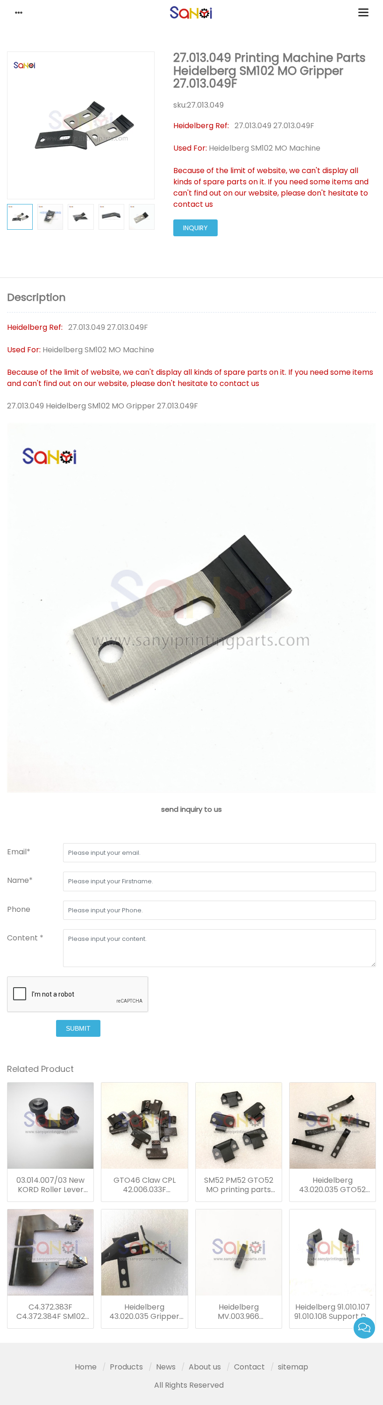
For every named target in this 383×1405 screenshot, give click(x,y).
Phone (18, 909)
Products (126, 1366)
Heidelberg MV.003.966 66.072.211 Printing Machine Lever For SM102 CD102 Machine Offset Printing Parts (238, 1312)
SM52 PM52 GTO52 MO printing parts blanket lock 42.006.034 (238, 1185)
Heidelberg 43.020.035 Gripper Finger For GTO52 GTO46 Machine (144, 1312)
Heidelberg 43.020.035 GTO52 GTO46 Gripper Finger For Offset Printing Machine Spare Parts (332, 1185)
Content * (25, 937)
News (166, 1366)
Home (86, 1366)
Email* (18, 851)
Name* (20, 880)
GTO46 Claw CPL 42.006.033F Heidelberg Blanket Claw (144, 1185)
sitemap (293, 1366)
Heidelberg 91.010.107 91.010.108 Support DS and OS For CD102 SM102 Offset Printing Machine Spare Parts (332, 1312)
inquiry (195, 228)
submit (78, 1028)
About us (205, 1366)
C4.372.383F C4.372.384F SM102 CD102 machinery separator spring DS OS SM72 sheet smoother (50, 1312)
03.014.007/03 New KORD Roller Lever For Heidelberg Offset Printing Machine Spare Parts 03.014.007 (50, 1185)
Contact (249, 1366)
